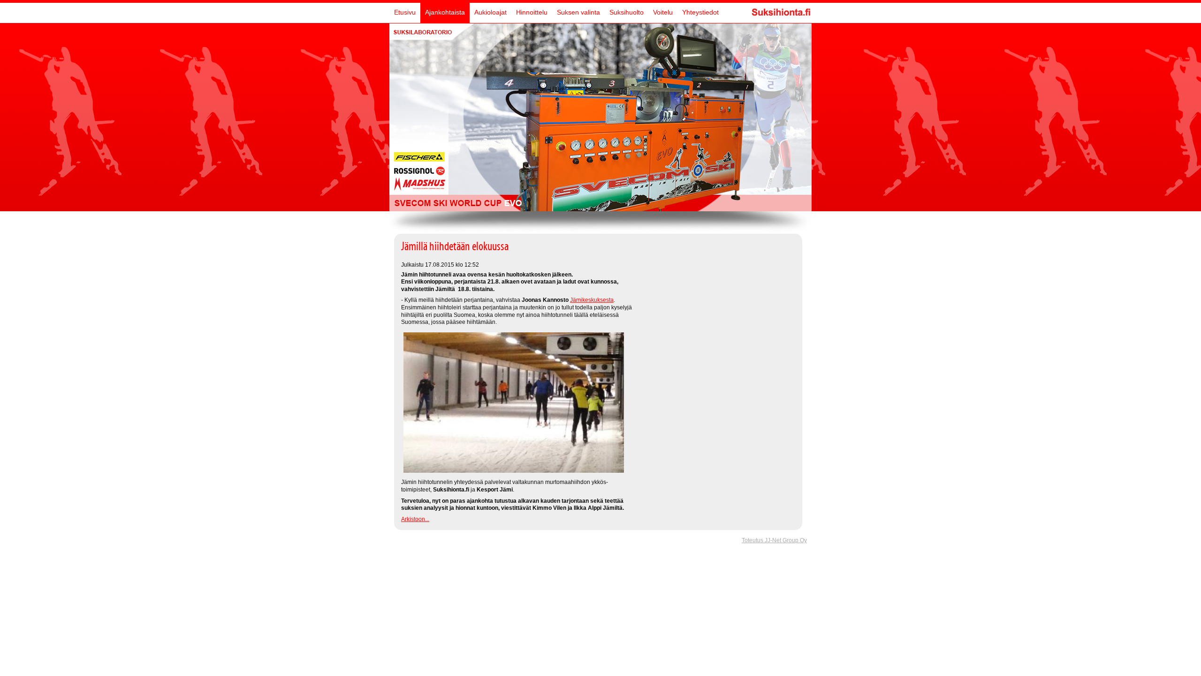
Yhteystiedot (700, 12)
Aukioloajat (490, 12)
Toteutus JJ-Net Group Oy (774, 540)
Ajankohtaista (445, 12)
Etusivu (405, 12)
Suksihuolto (626, 12)
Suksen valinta (578, 12)
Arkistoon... (415, 519)
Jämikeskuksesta (592, 300)
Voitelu (663, 12)
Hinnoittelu (531, 12)
